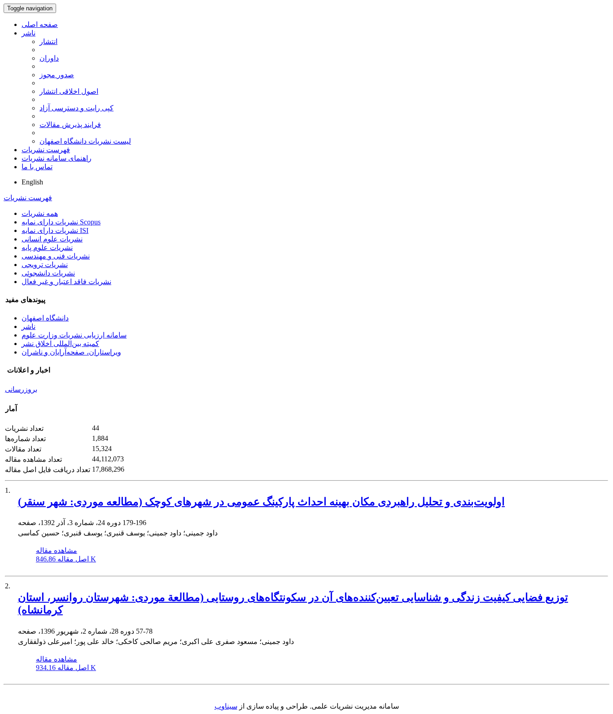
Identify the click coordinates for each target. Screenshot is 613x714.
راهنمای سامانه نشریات (57, 158)
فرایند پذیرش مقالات (70, 124)
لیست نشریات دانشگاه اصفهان (85, 141)
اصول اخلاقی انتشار (68, 91)
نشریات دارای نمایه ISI (55, 230)
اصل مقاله (66, 559)
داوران (49, 58)
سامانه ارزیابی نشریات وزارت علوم (74, 335)
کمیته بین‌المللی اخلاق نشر (60, 343)
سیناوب (226, 706)
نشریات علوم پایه (47, 247)
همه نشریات (40, 213)
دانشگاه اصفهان (45, 318)
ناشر (28, 33)
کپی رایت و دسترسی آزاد (76, 108)
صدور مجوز (56, 75)
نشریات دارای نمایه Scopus (61, 222)
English (32, 182)
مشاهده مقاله (56, 550)
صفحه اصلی (40, 24)
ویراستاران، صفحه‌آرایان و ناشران (71, 352)
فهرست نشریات (46, 149)
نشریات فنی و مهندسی (56, 256)
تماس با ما (37, 167)
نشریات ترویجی (45, 264)
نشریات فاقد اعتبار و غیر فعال (66, 281)
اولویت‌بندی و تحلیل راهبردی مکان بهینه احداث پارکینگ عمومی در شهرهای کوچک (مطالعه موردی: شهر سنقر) (261, 502)
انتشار (48, 41)
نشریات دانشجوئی (48, 273)
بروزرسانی (21, 389)
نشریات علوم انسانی (52, 239)
